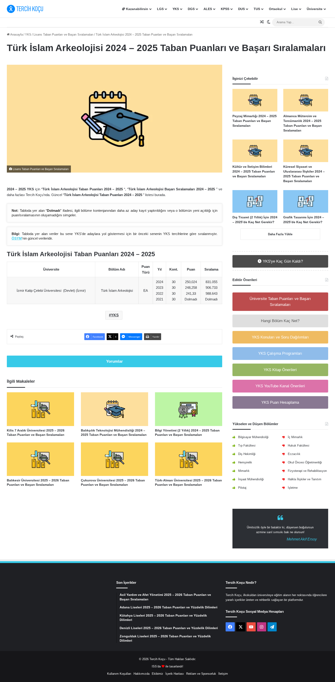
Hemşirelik (245, 462)
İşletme (293, 487)
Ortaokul (275, 9)
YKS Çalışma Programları (280, 353)
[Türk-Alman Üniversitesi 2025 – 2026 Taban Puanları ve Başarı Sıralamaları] (188, 459)
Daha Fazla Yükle (280, 234)
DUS (241, 9)
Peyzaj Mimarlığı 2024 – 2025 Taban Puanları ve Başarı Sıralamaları (254, 120)
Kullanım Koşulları (119, 673)
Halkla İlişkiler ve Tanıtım (304, 479)
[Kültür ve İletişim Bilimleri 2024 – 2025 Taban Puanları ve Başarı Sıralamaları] (254, 151)
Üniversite (314, 9)
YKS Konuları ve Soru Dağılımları (280, 337)
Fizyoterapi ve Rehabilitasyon (307, 471)
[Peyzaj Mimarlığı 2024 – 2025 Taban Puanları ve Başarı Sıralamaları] (254, 100)
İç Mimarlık (295, 437)
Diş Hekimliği (246, 454)
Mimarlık (244, 471)
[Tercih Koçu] (25, 9)
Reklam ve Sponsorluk (201, 673)
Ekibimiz (157, 673)
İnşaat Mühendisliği (251, 479)
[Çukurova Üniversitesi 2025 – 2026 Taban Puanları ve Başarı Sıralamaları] (114, 459)
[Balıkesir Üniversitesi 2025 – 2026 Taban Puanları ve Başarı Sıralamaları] (40, 459)
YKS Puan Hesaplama (280, 402)
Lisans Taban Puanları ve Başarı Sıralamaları (63, 34)
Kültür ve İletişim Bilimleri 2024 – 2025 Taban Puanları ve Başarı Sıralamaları (253, 171)
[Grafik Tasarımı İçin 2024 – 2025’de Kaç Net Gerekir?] (305, 201)
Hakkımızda (141, 673)
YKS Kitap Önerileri (280, 370)
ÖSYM (17, 238)
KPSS (225, 9)
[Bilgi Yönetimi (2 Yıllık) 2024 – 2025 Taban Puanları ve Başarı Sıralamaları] (188, 409)
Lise (294, 9)
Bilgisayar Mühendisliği (253, 437)
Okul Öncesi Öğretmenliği (305, 462)
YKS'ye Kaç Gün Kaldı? (282, 261)
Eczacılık (294, 454)
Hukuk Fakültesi (298, 445)
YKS (176, 9)
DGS (191, 9)
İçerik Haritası (174, 673)
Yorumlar (114, 361)
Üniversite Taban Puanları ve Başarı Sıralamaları (280, 302)
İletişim (223, 673)
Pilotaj (242, 487)
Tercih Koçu (157, 659)
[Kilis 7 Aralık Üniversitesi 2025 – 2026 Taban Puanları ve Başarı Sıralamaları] (40, 409)
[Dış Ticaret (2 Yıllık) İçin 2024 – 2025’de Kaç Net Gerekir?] (254, 201)
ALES (208, 9)
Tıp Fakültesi (246, 445)
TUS (257, 9)
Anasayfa (16, 34)
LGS (160, 9)
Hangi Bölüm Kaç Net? (280, 321)
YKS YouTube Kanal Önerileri (280, 386)
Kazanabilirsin (136, 9)
